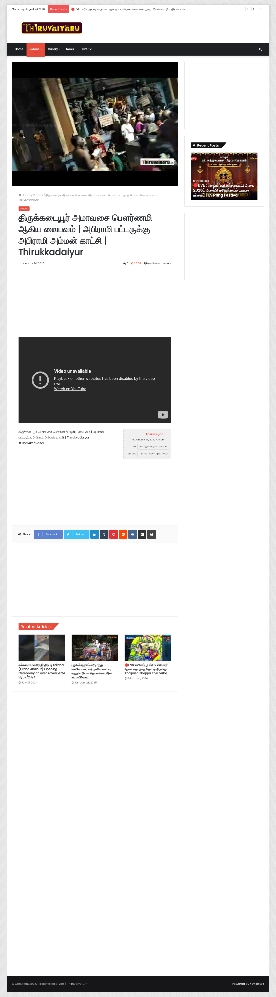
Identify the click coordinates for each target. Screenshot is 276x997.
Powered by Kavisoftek (248, 984)
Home (19, 49)
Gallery (53, 49)
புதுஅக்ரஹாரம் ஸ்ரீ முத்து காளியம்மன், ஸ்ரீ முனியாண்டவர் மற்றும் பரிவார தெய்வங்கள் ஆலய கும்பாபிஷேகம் (92, 671)
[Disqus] (95, 756)
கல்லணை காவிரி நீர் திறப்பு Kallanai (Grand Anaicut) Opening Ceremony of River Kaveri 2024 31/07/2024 (42, 671)
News (70, 49)
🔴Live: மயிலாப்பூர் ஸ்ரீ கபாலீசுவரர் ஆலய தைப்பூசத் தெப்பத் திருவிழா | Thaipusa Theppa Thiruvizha (147, 669)
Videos (34, 49)
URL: (134, 446)
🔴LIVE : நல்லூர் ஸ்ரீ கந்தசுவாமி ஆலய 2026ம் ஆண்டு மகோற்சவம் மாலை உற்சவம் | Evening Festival (223, 190)
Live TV (87, 49)
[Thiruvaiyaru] (52, 28)
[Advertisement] (181, 27)
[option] (224, 176)
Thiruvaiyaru (155, 434)
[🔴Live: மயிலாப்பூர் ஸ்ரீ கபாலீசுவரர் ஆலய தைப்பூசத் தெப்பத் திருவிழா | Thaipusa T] (148, 648)
